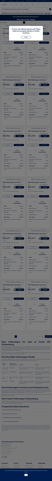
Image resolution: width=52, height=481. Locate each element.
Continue (26, 37)
